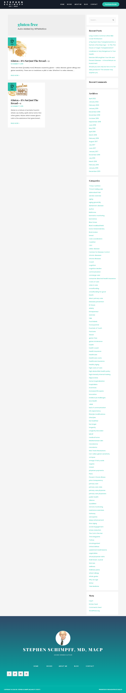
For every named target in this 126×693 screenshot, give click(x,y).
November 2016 (94, 155)
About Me (78, 4)
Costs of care (94, 282)
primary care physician (97, 490)
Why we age (93, 580)
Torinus (91, 540)
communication (95, 272)
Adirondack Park (95, 192)
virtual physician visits (97, 556)
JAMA (91, 404)
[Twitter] (15, 673)
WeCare (92, 563)
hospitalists (93, 384)
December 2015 (94, 171)
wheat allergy (94, 573)
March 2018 (93, 135)
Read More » (15, 75)
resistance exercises (96, 510)
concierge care (94, 275)
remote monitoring (96, 507)
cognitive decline (95, 268)
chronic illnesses (95, 259)
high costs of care (95, 368)
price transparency (96, 480)
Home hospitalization (97, 381)
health (91, 345)
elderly (91, 308)
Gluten (91, 335)
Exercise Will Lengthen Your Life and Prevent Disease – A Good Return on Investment (102, 60)
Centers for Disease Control (99, 252)
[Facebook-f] (9, 673)
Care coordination (95, 239)
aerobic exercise (95, 196)
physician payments (96, 470)
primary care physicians (97, 494)
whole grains (93, 576)
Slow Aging (93, 523)
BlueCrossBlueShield (96, 225)
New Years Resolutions (97, 451)
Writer (91, 583)
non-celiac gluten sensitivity (99, 454)
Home (62, 4)
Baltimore (92, 212)
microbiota (93, 447)
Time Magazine (94, 537)
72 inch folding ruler (96, 189)
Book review (93, 232)
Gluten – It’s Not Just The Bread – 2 (30, 60)
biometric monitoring (96, 215)
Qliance (91, 500)
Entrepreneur (93, 312)
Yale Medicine (94, 586)
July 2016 (92, 158)
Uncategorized (94, 543)
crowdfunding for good (97, 292)
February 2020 (94, 105)
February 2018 (94, 138)
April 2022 (92, 98)
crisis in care (93, 285)
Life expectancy (95, 411)
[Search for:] (102, 20)
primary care (93, 484)
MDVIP (91, 434)
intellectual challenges (97, 398)
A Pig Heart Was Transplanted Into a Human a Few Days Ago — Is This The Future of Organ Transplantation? (102, 45)
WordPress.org (94, 611)
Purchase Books (111, 4)
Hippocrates (93, 378)
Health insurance (95, 351)
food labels (93, 321)
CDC (90, 245)
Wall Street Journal (96, 560)
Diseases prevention (96, 302)
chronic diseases (95, 255)
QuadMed (92, 504)
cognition (92, 265)
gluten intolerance (95, 341)
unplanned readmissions (98, 550)
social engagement (96, 527)
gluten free (93, 338)
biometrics (93, 219)
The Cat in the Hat (96, 533)
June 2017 (92, 148)
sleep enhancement (96, 520)
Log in (91, 601)
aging (91, 199)
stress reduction (95, 530)
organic (91, 464)
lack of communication (97, 408)
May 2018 (92, 128)
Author (91, 209)
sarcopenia (93, 517)
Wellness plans (94, 570)
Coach (91, 262)
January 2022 (93, 102)
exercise (92, 315)
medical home (94, 437)
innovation (93, 394)
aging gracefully (95, 202)
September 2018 (95, 122)
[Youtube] (20, 673)
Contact (94, 4)
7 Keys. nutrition (95, 186)
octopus (92, 457)
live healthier (93, 421)
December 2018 (94, 112)
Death (91, 295)
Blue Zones (93, 222)
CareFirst (92, 242)
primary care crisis (95, 487)
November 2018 (94, 115)
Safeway (92, 513)
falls (90, 318)
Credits (37, 689)
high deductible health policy (99, 371)
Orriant (91, 467)
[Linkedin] (26, 673)
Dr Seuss (92, 305)
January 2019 (93, 108)
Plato (91, 474)
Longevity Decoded (96, 431)
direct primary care (96, 298)
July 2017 (92, 145)
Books (69, 4)
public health (93, 497)
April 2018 (92, 132)
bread (91, 235)
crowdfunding (94, 288)
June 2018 (92, 125)
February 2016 (94, 165)
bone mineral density (96, 229)
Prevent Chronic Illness (97, 477)
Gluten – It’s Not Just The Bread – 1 (24, 102)
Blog (86, 4)
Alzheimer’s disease (96, 206)
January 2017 (93, 151)
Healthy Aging (94, 364)
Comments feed (95, 607)
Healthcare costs (95, 358)
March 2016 (93, 161)
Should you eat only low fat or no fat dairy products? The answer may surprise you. (102, 70)
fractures (92, 331)
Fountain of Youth (95, 328)
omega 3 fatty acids (96, 460)
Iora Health (93, 401)
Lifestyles (92, 417)
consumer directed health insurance (102, 278)
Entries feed (93, 604)
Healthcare (93, 355)
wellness (92, 566)
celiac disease (94, 249)
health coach (94, 348)
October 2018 (94, 118)
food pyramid (94, 325)
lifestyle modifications (97, 414)
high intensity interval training (99, 374)
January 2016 (93, 168)
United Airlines (94, 546)
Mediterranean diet (96, 441)
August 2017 (93, 141)
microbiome (93, 444)
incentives (92, 388)
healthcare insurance (97, 361)
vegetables (93, 553)
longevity (92, 427)
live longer (92, 424)
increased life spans (96, 391)
